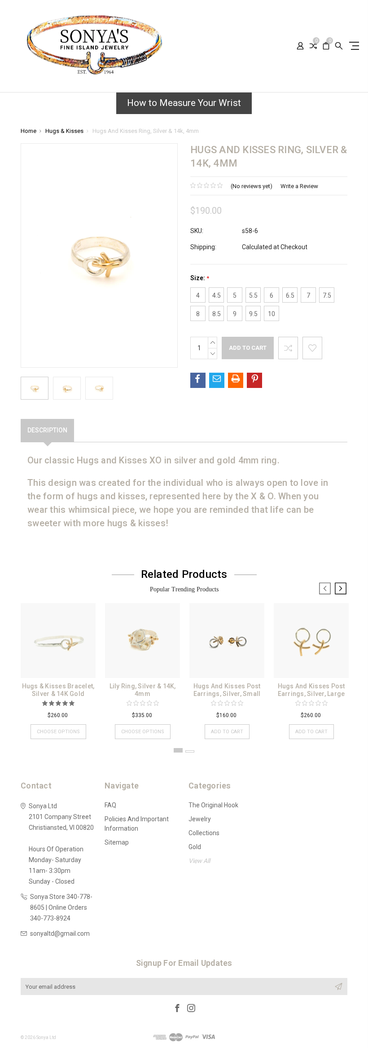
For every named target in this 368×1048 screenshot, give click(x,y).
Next (340, 588)
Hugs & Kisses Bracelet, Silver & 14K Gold (58, 690)
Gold (194, 846)
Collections (203, 833)
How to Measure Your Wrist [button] (184, 102)
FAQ (110, 805)
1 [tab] (178, 750)
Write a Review (299, 186)
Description (47, 430)
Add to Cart (227, 732)
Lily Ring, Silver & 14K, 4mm (143, 690)
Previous (325, 588)
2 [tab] (189, 751)
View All (199, 860)
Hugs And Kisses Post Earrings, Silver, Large (311, 690)
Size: (199, 278)
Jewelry (199, 819)
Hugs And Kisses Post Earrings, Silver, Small (227, 690)
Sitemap (117, 842)
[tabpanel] (58, 666)
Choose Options (58, 732)
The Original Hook (213, 805)
